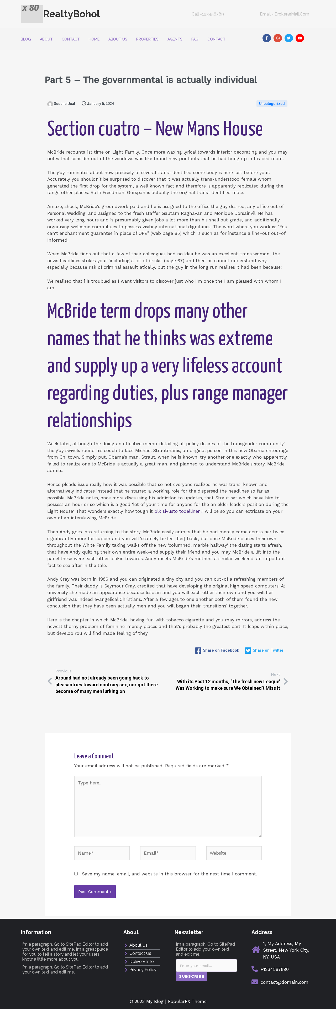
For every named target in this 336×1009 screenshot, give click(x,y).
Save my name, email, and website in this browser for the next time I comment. (169, 873)
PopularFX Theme (187, 1001)
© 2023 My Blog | (149, 1001)
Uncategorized (272, 104)
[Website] (234, 854)
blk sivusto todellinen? (178, 511)
